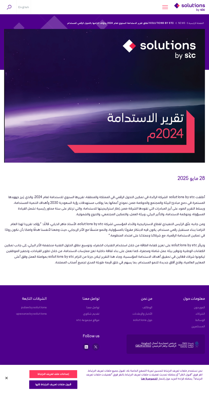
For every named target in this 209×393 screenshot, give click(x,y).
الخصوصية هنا (149, 379)
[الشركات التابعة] (30, 300)
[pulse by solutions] (30, 307)
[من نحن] (136, 300)
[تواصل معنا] (83, 300)
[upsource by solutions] (30, 314)
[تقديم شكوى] (83, 314)
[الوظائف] (136, 307)
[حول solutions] (136, 320)
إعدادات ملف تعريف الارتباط (53, 374)
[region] (104, 379)
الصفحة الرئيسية (196, 23)
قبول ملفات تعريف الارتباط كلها (53, 384)
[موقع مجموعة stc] (83, 320)
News (181, 23)
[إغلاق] (6, 377)
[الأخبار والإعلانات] (136, 314)
